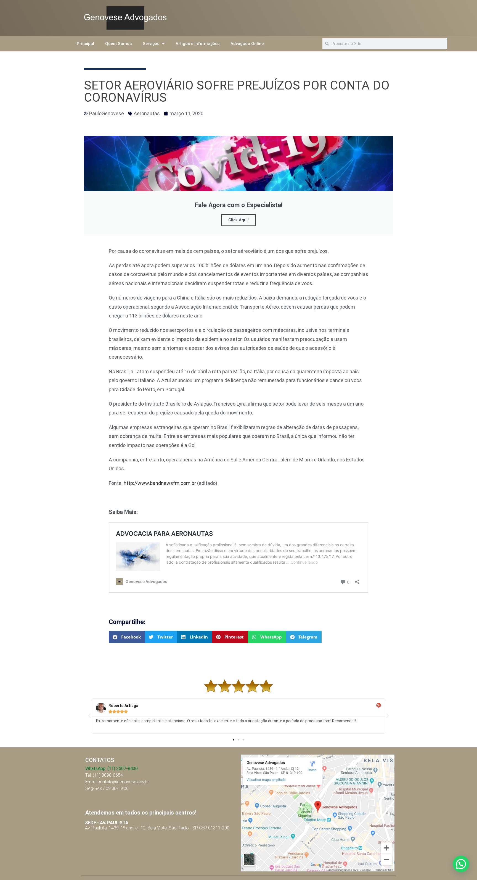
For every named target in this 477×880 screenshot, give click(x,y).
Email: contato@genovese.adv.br (117, 781)
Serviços (151, 43)
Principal (85, 43)
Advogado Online (247, 43)
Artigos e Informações (197, 43)
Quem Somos (118, 43)
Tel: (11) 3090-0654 (104, 775)
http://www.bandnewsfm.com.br (160, 483)
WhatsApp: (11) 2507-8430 (111, 768)
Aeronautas (147, 113)
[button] (127, 637)
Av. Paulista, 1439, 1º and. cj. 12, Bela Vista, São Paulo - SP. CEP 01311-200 (157, 825)
